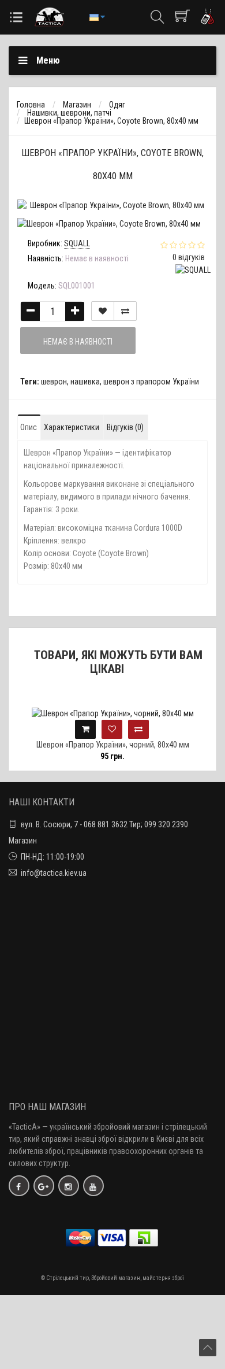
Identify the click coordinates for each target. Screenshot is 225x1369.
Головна (31, 104)
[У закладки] (102, 311)
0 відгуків (188, 257)
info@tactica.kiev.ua (54, 873)
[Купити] (85, 729)
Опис (28, 427)
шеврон (54, 381)
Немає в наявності (77, 341)
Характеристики (71, 427)
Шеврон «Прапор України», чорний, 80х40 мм (112, 744)
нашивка (85, 381)
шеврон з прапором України (151, 381)
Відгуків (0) (125, 427)
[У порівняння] (125, 311)
